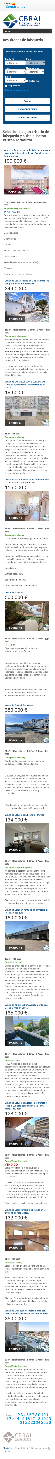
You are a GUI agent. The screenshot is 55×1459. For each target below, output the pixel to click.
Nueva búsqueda (27, 117)
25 (43, 1422)
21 (22, 1422)
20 (48, 1418)
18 (38, 1418)
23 (33, 1422)
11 (48, 1414)
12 (8, 1418)
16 (27, 1418)
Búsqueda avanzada (15, 90)
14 (17, 1418)
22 (27, 1422)
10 (43, 1414)
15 (22, 1418)
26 (48, 1422)
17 (33, 1418)
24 (38, 1422)
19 (43, 1418)
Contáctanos (15, 7)
